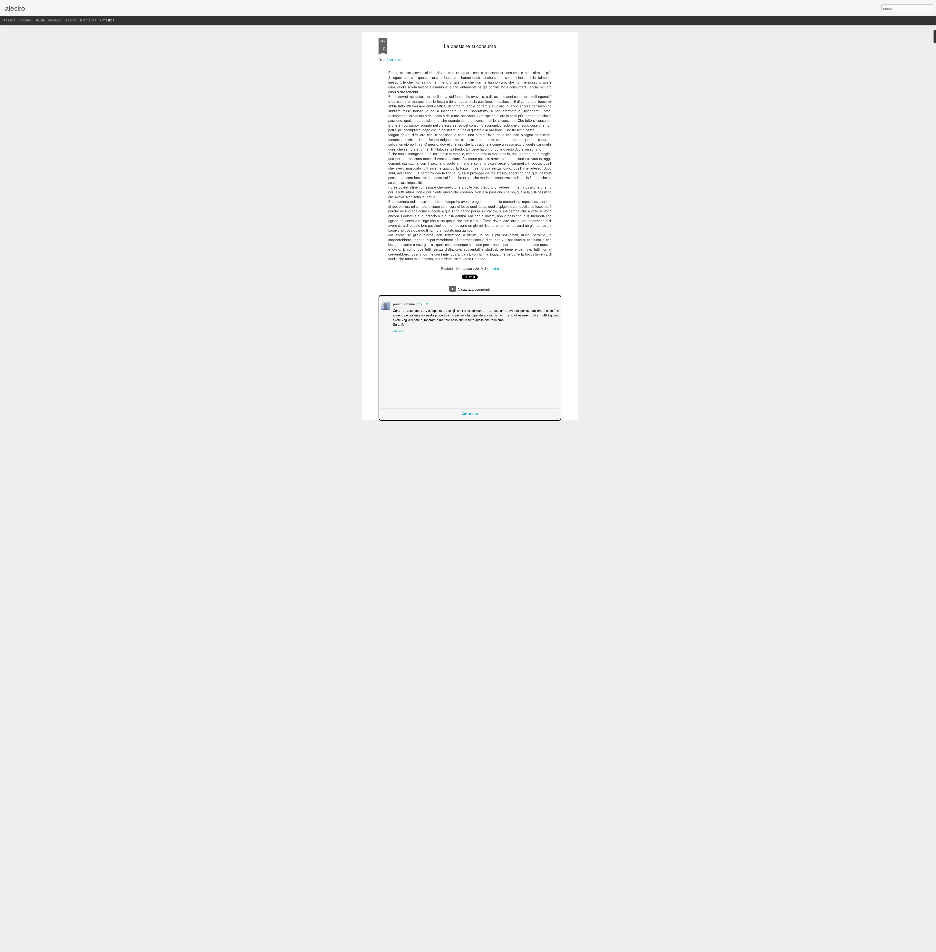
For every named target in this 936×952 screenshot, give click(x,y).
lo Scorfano (391, 59)
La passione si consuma (470, 45)
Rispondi (398, 330)
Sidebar (71, 20)
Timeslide (107, 20)
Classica (8, 20)
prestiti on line (403, 303)
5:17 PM (422, 303)
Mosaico (54, 20)
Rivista (40, 20)
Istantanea (88, 20)
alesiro (494, 268)
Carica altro (470, 413)
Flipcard (25, 20)
